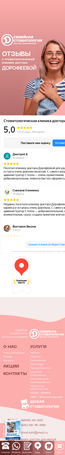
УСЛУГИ (38, 347)
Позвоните (5, 452)
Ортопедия (37, 364)
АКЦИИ (11, 366)
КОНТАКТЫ (15, 374)
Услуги (48, 452)
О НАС (10, 347)
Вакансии (8, 361)
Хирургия (35, 356)
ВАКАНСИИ (4, 431)
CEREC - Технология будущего (46, 397)
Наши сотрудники (14, 353)
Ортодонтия (38, 360)
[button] (28, 446)
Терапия (34, 353)
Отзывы (7, 357)
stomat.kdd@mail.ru (33, 432)
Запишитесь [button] (27, 452)
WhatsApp (16, 452)
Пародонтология (40, 368)
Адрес (37, 452)
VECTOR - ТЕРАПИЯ (40, 393)
